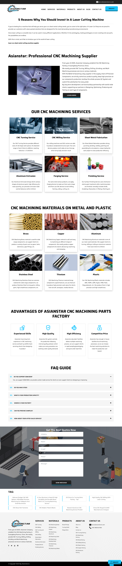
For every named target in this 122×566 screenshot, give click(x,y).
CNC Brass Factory (80, 540)
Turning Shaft (65, 527)
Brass (26, 233)
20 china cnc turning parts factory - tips (74, 498)
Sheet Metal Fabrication (96, 137)
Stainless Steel (26, 274)
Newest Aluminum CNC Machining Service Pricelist (74, 509)
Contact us (78, 530)
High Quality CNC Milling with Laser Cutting (101, 498)
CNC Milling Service (61, 137)
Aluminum (96, 233)
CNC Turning (38, 525)
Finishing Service (96, 176)
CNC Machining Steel (54, 536)
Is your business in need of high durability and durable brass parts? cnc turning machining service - (47, 500)
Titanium (61, 274)
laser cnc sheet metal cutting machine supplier (23, 43)
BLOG (88, 9)
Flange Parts (65, 530)
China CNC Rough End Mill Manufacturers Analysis (101, 509)
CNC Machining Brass (54, 525)
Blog (77, 527)
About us (78, 525)
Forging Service (61, 176)
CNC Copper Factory (81, 548)
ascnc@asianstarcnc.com (106, 2)
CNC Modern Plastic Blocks (47, 508)
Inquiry (115, 562)
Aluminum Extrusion (25, 176)
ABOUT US (81, 9)
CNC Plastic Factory (80, 545)
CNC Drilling (38, 534)
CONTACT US (96, 9)
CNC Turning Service (26, 137)
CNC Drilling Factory (81, 542)
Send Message (61, 483)
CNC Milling (38, 527)
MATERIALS (61, 9)
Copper (61, 233)
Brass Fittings (65, 525)
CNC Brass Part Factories (20, 508)
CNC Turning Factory (81, 533)
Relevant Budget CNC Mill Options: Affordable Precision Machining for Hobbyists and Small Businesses (20, 500)
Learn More (71, 95)
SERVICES (51, 9)
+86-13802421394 (97, 528)
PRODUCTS (71, 9)
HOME (43, 9)
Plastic (96, 274)
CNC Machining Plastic (54, 548)
